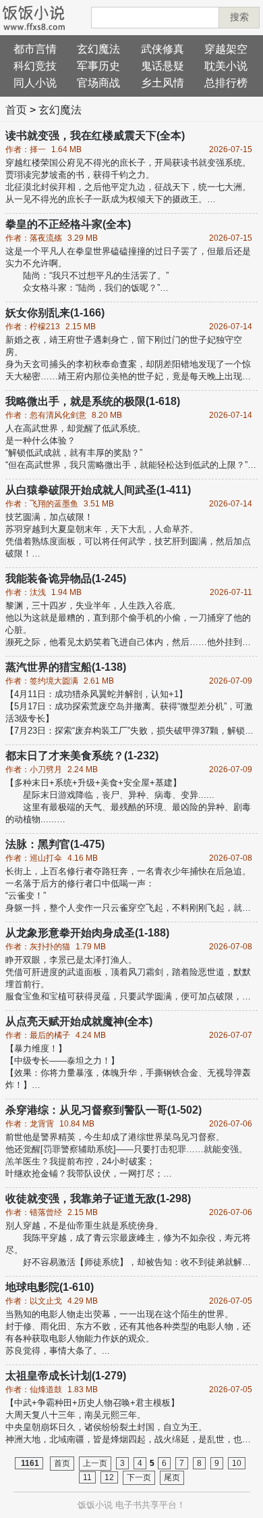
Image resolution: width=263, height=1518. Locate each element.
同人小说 (35, 83)
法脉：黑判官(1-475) (55, 844)
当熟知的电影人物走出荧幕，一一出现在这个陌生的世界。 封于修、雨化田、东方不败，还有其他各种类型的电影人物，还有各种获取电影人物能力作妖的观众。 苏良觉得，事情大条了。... (128, 1332)
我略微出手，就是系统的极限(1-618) (92, 401)
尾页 (172, 1477)
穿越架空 (225, 49)
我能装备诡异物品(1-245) (65, 578)
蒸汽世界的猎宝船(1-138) (65, 667)
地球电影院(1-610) (49, 1287)
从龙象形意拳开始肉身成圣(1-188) (87, 933)
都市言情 (35, 49)
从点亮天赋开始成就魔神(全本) (78, 1021)
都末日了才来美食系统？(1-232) (81, 755)
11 (87, 1477)
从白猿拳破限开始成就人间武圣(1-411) (98, 490)
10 (236, 1463)
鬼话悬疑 (162, 66)
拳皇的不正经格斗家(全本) (68, 224)
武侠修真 (162, 49)
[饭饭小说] (33, 17)
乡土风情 (162, 83)
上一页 (95, 1463)
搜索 (239, 16)
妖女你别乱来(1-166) (55, 312)
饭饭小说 (95, 1505)
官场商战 (98, 83)
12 (109, 1477)
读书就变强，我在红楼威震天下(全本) (95, 135)
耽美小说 (225, 66)
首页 (16, 110)
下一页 (139, 1477)
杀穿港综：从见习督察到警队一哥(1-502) (103, 1110)
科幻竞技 (35, 66)
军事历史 (98, 66)
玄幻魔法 (98, 49)
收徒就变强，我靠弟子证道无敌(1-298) (98, 1198)
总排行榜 (225, 83)
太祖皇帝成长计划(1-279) (65, 1375)
